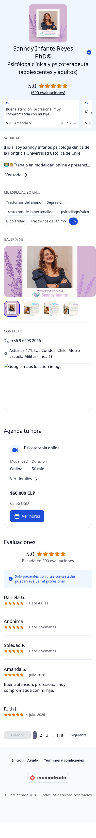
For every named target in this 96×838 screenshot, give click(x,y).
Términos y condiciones (64, 760)
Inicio (16, 760)
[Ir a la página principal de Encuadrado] (48, 778)
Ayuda (32, 760)
